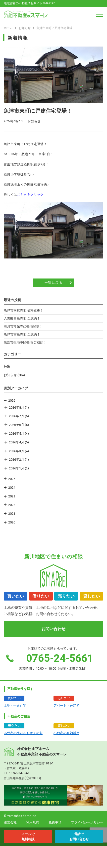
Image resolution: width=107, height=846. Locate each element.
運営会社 (10, 822)
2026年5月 (16, 433)
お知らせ (10, 375)
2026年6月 (16, 425)
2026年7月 (16, 416)
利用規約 (32, 822)
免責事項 (55, 822)
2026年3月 (16, 451)
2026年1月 (16, 468)
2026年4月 (16, 442)
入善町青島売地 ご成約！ (22, 318)
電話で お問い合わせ (79, 836)
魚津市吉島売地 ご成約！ (22, 334)
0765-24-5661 (20, 773)
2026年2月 (16, 459)
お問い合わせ (53, 628)
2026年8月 (16, 407)
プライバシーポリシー (87, 822)
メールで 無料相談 (28, 836)
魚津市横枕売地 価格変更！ (23, 310)
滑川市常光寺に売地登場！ (23, 326)
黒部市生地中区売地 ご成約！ (25, 342)
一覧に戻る (54, 283)
